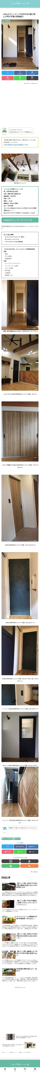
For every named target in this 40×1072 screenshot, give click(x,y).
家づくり (18, 838)
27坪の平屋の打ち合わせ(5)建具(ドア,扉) (16, 144)
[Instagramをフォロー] (10, 861)
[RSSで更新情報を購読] (29, 866)
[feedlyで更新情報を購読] (10, 866)
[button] (32, 78)
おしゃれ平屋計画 (8, 838)
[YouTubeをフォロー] (29, 861)
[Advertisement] (20, 105)
